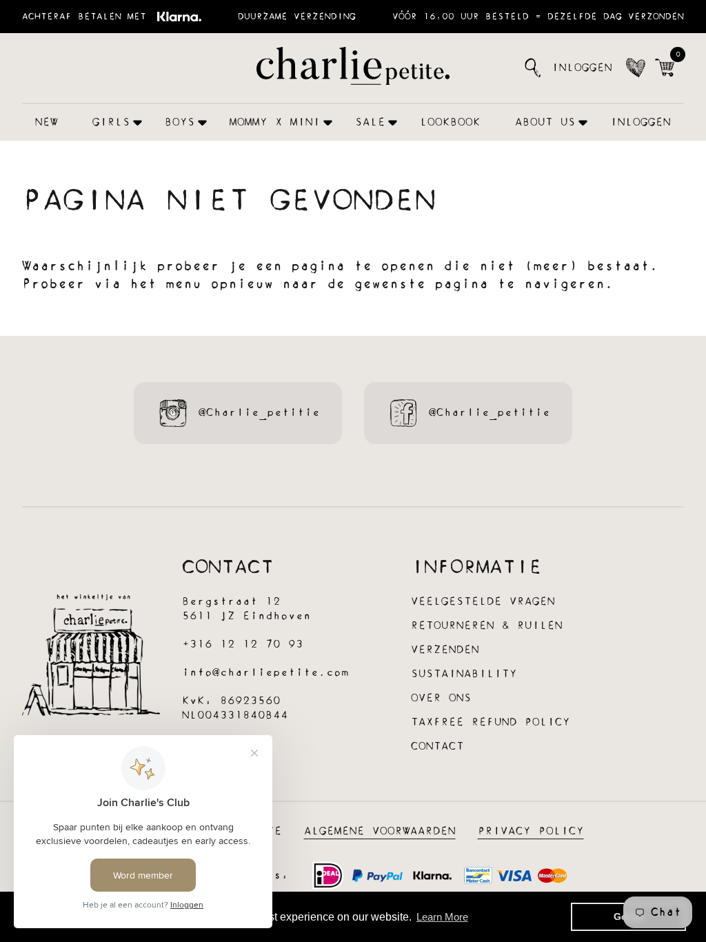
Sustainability (464, 674)
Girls (111, 122)
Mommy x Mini (275, 122)
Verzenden (445, 650)
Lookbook (450, 122)
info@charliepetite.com (265, 672)
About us (545, 122)
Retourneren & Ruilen (487, 626)
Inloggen (582, 68)
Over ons (441, 698)
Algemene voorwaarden (380, 831)
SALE (370, 122)
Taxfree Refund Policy (490, 722)
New (46, 122)
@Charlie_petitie (259, 412)
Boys (180, 122)
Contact (437, 746)
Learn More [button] (442, 917)
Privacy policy (531, 831)
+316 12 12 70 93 (242, 644)
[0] (664, 67)
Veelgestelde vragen (483, 601)
